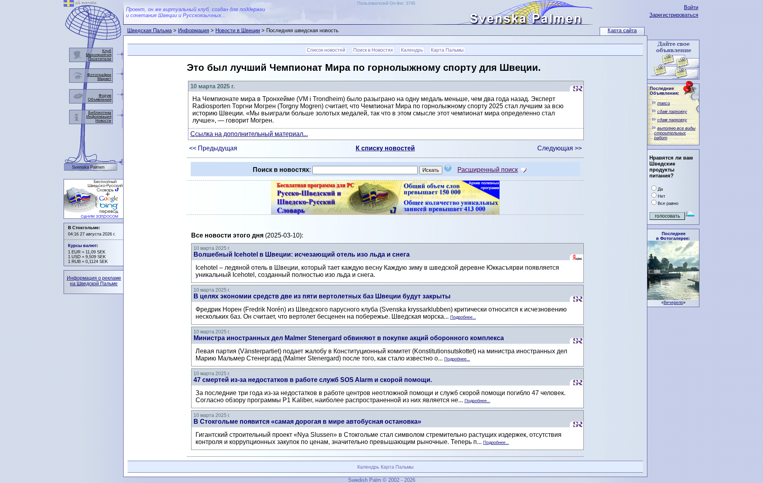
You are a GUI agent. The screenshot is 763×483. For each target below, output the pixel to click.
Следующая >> (559, 148)
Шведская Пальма (149, 30)
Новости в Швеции (237, 30)
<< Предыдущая (213, 148)
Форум (105, 95)
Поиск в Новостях (373, 50)
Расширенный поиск (487, 169)
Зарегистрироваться (673, 15)
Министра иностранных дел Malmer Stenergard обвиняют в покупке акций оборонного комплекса (349, 338)
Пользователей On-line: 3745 (386, 3)
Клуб (106, 51)
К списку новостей (385, 148)
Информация (193, 30)
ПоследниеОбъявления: (664, 90)
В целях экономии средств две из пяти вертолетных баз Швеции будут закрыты (322, 296)
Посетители (99, 58)
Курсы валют (82, 245)
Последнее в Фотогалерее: (673, 236)
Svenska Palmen (88, 167)
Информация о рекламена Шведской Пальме (94, 280)
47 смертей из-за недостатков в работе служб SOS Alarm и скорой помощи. (313, 379)
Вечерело (673, 302)
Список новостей (326, 50)
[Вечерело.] (673, 297)
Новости (103, 120)
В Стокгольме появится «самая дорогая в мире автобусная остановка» (307, 421)
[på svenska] (69, 4)
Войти (691, 7)
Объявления (99, 99)
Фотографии (99, 74)
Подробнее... (463, 317)
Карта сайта (622, 30)
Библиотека (99, 112)
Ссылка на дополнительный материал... (249, 133)
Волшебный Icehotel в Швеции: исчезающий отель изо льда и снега (302, 254)
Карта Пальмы (447, 50)
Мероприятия (98, 55)
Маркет (104, 78)
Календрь (412, 50)
